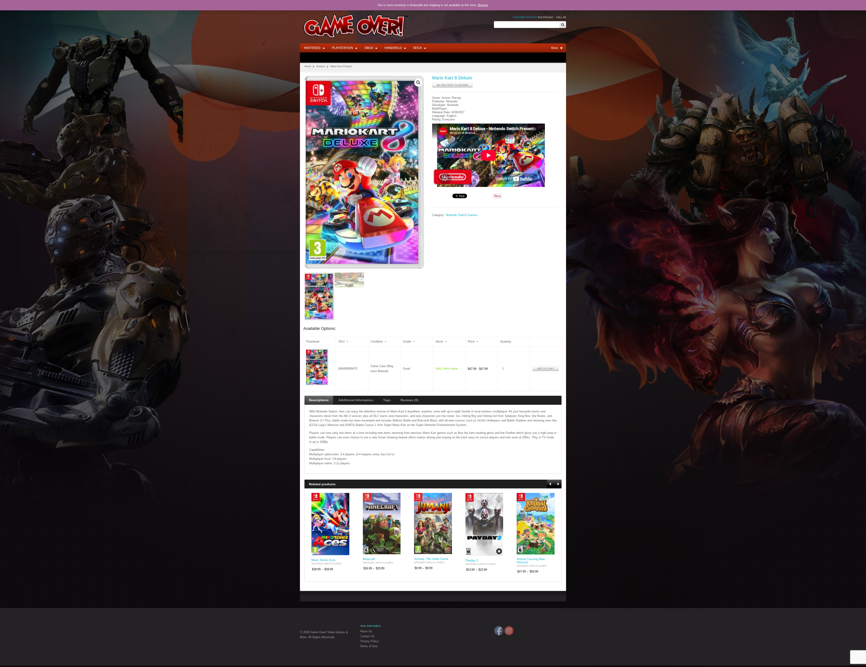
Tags (387, 400)
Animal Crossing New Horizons (531, 561)
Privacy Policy (369, 641)
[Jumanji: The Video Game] (433, 523)
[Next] (558, 484)
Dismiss (483, 5)
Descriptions (319, 400)
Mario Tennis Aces (323, 560)
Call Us (561, 17)
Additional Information (356, 400)
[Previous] (551, 484)
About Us (366, 631)
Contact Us (367, 636)
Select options (343, 551)
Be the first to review (452, 85)
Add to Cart (545, 368)
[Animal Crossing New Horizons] (536, 524)
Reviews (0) (409, 400)
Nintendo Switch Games (461, 215)
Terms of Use (369, 646)
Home (307, 66)
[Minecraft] (382, 523)
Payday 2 (471, 560)
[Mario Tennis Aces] (330, 524)
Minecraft (369, 559)
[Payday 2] (484, 524)
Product (320, 66)
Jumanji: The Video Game (431, 559)
